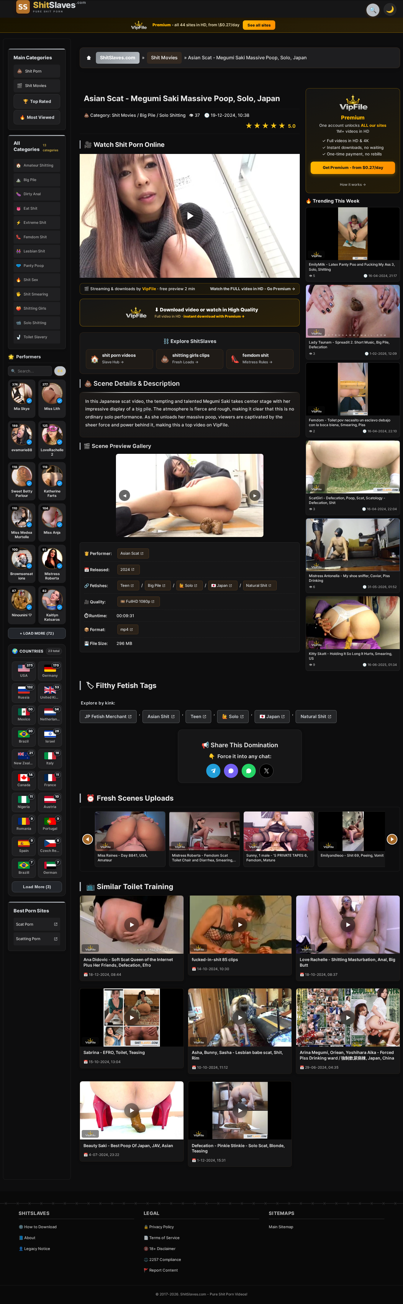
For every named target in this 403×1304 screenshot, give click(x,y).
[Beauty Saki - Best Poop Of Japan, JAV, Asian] (132, 1110)
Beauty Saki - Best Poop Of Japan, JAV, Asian (128, 1145)
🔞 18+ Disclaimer (160, 1248)
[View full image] (189, 495)
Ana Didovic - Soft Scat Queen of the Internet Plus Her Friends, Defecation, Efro (128, 962)
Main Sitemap (281, 1226)
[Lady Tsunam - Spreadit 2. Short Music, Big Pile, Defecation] (353, 311)
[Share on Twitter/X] (266, 771)
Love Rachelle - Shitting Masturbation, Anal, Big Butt (347, 962)
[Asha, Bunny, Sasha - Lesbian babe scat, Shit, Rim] (240, 1017)
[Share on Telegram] (213, 771)
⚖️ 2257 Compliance (162, 1259)
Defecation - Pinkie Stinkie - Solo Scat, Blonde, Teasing (238, 1148)
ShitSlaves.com (117, 57)
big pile (143, 409)
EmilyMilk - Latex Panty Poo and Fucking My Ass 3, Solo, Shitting (352, 267)
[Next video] (392, 839)
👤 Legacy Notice (34, 1248)
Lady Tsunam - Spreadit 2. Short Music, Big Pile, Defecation (349, 344)
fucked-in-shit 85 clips (215, 959)
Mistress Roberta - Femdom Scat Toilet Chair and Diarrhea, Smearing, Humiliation (202, 860)
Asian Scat (129, 553)
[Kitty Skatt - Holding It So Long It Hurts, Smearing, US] (353, 622)
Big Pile (147, 115)
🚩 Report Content (161, 1270)
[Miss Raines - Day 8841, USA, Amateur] (130, 831)
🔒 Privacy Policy (159, 1226)
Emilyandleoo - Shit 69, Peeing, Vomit (352, 855)
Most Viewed (37, 117)
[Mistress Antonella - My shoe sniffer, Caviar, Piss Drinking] (353, 544)
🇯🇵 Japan (219, 585)
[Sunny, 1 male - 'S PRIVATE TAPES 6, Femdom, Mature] (279, 831)
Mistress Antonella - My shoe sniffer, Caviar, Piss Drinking (349, 578)
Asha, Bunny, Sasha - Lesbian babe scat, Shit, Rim (237, 1055)
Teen (125, 585)
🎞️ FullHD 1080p (135, 601)
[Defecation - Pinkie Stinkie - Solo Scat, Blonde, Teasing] (240, 1110)
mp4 (124, 629)
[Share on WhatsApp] (249, 771)
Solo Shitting (172, 115)
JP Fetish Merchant (106, 716)
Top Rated (37, 101)
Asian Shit (158, 716)
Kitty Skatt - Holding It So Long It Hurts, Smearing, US (350, 656)
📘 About (27, 1237)
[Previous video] (87, 839)
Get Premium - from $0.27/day (353, 167)
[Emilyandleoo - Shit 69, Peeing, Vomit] (353, 831)
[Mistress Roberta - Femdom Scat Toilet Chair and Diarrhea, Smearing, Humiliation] (204, 831)
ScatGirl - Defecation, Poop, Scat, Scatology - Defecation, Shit (347, 500)
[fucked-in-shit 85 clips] (240, 925)
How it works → (353, 185)
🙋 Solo (186, 585)
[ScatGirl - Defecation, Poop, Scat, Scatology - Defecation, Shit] (353, 467)
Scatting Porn (28, 938)
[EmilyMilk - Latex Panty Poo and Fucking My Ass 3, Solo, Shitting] (353, 233)
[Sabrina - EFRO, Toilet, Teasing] (132, 1017)
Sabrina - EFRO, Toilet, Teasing (114, 1052)
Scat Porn (24, 924)
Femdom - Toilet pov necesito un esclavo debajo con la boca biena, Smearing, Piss (349, 422)
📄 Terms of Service (162, 1237)
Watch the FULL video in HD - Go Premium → (252, 288)
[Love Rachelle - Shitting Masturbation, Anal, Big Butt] (348, 925)
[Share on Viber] (231, 771)
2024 (125, 569)
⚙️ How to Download (38, 1226)
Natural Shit (256, 585)
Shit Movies (164, 57)
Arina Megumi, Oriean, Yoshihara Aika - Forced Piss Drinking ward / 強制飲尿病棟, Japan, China (347, 1055)
